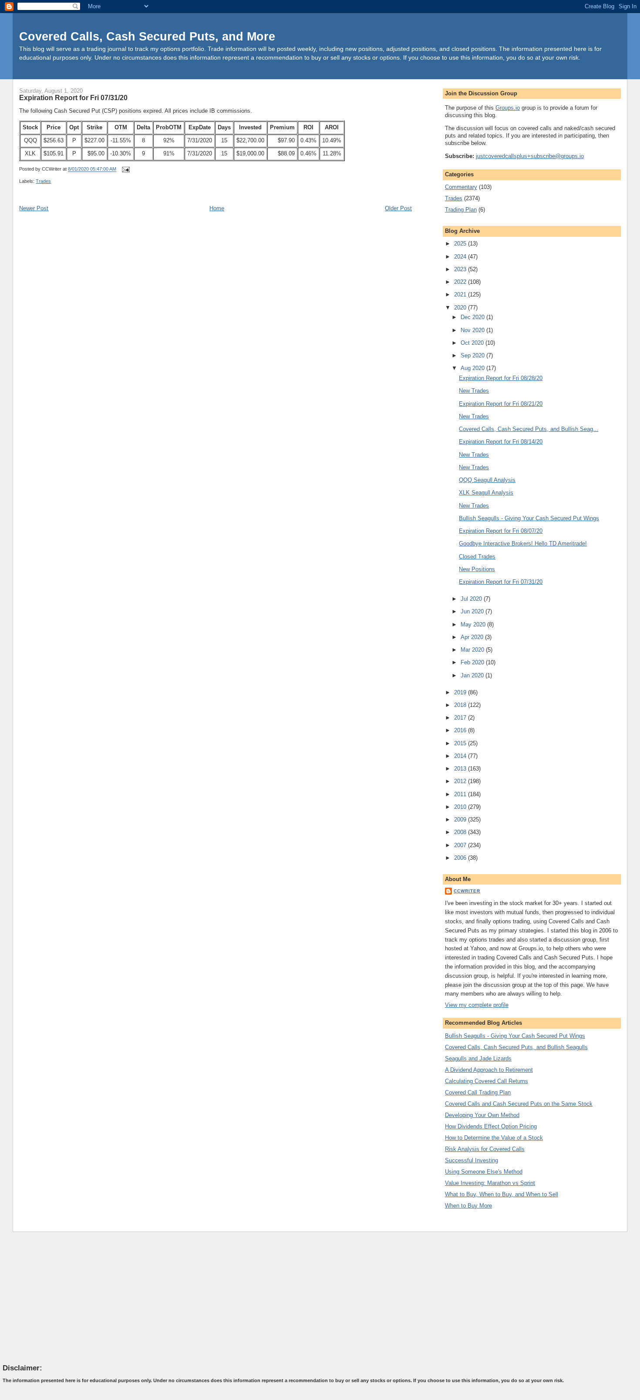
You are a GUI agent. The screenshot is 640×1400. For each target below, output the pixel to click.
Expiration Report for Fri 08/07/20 (500, 531)
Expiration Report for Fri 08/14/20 (500, 441)
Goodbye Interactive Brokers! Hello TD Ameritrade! (523, 543)
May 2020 (474, 624)
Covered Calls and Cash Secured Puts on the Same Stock (519, 1103)
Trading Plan (461, 209)
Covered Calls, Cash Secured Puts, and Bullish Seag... (528, 429)
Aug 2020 (473, 368)
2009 (461, 819)
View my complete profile (477, 1005)
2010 (461, 807)
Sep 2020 (473, 355)
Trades (43, 181)
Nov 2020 (473, 330)
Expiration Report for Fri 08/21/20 (500, 403)
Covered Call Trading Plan (478, 1092)
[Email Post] (124, 169)
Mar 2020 (473, 649)
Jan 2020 (473, 675)
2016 (461, 730)
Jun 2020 (473, 611)
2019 (461, 692)
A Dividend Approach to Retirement (489, 1070)
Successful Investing (471, 1160)
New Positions (477, 569)
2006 (461, 858)
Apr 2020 (473, 637)
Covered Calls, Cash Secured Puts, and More (147, 36)
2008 (461, 832)
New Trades (474, 390)
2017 (461, 717)
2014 (461, 756)
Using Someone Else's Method (483, 1171)
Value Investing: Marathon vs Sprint (490, 1183)
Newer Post (33, 208)
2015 (461, 743)
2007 (461, 845)
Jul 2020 (472, 599)
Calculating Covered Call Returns (486, 1081)
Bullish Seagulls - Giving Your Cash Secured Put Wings (529, 518)
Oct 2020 (473, 343)
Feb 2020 (473, 662)
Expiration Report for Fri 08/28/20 (500, 378)
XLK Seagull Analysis (486, 492)
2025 (461, 243)
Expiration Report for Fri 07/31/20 (73, 97)
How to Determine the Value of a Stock (494, 1137)
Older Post (398, 208)
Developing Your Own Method (482, 1115)
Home (216, 208)
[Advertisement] (68, 1297)
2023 (461, 269)
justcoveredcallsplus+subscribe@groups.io (530, 156)
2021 (461, 294)
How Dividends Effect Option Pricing (491, 1126)
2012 (461, 781)
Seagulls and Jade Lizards (478, 1058)
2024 (461, 256)
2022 (461, 282)
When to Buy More (468, 1205)
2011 (461, 794)
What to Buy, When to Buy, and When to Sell (501, 1194)
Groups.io (507, 107)
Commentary (461, 187)
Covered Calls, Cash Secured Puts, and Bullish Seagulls (516, 1047)
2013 (461, 768)
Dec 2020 (473, 317)
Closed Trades (477, 556)
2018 (461, 705)
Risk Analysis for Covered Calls (485, 1149)
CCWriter (467, 890)
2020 (461, 307)
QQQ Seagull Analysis (487, 480)
